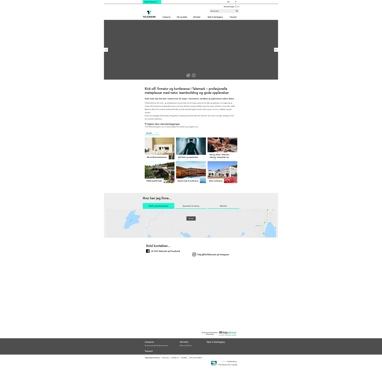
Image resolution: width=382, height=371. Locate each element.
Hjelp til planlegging (215, 17)
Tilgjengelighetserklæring (152, 358)
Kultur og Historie (185, 345)
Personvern (165, 358)
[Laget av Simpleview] (229, 362)
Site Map (184, 358)
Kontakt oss (175, 358)
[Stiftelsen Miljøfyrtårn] (214, 365)
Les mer (149, 133)
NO (228, 2)
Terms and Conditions (195, 358)
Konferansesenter (162, 345)
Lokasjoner (166, 17)
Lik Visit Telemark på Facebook (165, 251)
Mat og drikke (182, 17)
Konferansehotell (150, 345)
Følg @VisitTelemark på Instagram (213, 254)
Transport (233, 17)
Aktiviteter (196, 17)
